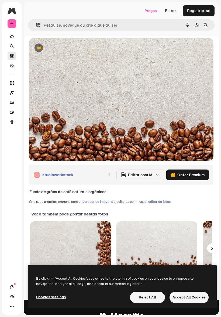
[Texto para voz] (12, 121)
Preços (150, 10)
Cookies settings (51, 297)
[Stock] (12, 56)
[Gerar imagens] (12, 102)
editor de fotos (159, 202)
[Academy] (12, 296)
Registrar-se (198, 10)
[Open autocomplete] (35, 25)
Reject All (147, 297)
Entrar (170, 10)
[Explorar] (12, 65)
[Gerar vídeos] (12, 112)
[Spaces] (12, 92)
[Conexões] (12, 287)
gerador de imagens (97, 202)
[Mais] (12, 306)
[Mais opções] (108, 175)
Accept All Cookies (189, 297)
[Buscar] (12, 46)
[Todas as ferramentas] (12, 83)
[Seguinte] (212, 248)
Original (63, 48)
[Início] (12, 36)
